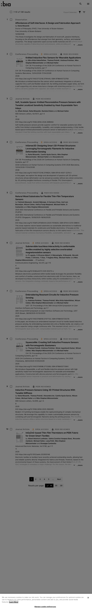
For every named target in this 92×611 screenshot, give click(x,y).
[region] (46, 602)
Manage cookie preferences (45, 607)
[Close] (88, 597)
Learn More (13, 602)
